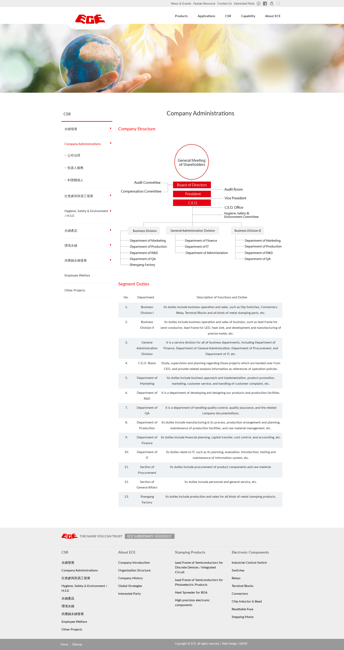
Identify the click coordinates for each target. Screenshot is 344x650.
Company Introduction (134, 562)
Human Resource (204, 3)
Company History (130, 578)
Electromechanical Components (195, 28)
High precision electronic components (192, 603)
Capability (248, 16)
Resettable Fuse (242, 609)
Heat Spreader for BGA (191, 592)
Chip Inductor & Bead (247, 601)
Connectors (240, 593)
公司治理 (73, 155)
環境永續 (70, 245)
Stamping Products (186, 37)
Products (181, 16)
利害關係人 (75, 180)
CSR (228, 16)
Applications (206, 16)
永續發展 (70, 129)
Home (64, 644)
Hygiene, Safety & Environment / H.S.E (86, 213)
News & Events (181, 3)
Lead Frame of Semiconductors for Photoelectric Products (199, 582)
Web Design (229, 643)
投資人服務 (75, 167)
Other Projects (74, 290)
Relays (236, 578)
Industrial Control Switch (249, 562)
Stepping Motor (243, 617)
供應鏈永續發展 (75, 260)
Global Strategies (130, 586)
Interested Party (244, 3)
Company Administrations (82, 144)
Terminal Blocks (242, 586)
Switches (238, 570)
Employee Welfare (77, 275)
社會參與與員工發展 (78, 196)
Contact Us (224, 3)
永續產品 (70, 230)
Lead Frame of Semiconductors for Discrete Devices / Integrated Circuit (199, 567)
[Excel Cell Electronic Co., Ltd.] (90, 19)
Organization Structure (134, 570)
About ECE (272, 16)
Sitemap (77, 644)
